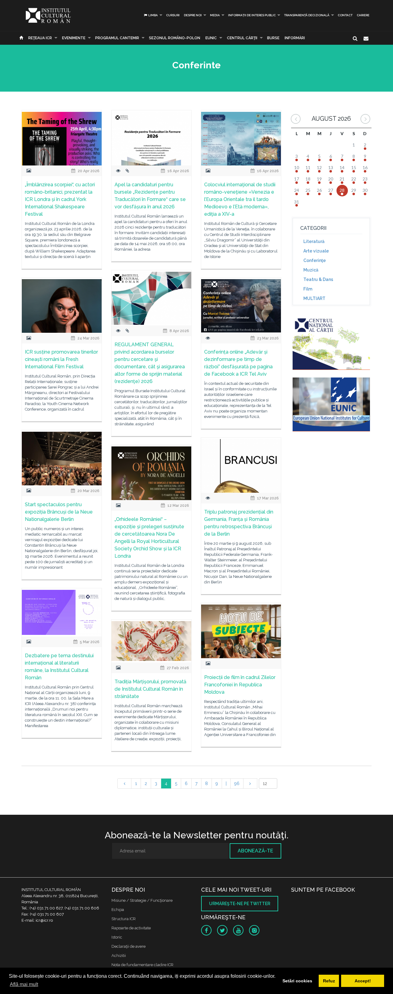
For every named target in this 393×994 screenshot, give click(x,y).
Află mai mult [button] (24, 984)
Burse (273, 38)
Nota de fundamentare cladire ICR (142, 964)
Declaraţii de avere (128, 946)
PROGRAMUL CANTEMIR (117, 38)
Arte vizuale (316, 251)
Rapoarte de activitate (131, 928)
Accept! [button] (363, 980)
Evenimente (73, 38)
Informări (295, 38)
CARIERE (363, 15)
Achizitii (118, 955)
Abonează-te (255, 851)
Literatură (314, 241)
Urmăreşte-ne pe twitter (239, 903)
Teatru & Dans (318, 279)
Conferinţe (314, 260)
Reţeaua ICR (40, 38)
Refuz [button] (329, 980)
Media (215, 15)
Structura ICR (123, 918)
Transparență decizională (306, 15)
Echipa (117, 909)
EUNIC (211, 38)
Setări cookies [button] (297, 980)
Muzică (310, 269)
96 (236, 783)
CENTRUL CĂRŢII (242, 38)
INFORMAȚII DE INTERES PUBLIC (252, 15)
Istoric (116, 937)
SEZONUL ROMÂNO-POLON (174, 38)
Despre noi (193, 15)
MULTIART (314, 298)
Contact (345, 15)
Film (307, 288)
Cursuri (173, 15)
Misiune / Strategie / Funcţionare (142, 900)
